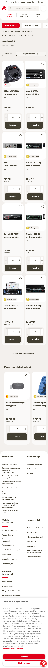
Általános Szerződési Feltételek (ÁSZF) (9, 498)
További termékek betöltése (23, 354)
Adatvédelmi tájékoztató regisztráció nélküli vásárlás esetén (10, 505)
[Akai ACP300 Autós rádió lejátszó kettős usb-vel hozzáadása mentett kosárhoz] (42, 63)
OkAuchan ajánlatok (31, 25)
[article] (13, 96)
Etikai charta (6, 554)
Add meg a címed (26, 2)
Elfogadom (24, 656)
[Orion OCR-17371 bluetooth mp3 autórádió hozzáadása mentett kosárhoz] (20, 206)
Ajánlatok (30, 473)
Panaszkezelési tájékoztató (11, 595)
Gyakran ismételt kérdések (36, 528)
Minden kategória (11, 25)
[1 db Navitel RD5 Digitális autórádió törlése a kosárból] (28, 260)
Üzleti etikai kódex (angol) (11, 550)
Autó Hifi (24, 36)
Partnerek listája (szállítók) (13, 649)
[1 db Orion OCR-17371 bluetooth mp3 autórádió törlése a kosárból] (6, 260)
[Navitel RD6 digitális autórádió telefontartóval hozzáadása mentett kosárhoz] (42, 278)
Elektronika (26, 32)
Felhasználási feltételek (35, 537)
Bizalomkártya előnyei (34, 464)
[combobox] (23, 8)
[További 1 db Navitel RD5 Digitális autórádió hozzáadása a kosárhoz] (41, 260)
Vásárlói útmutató (8, 586)
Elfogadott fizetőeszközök (11, 591)
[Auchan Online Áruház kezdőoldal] (4, 8)
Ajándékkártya (32, 532)
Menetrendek (31, 542)
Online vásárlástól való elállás (10, 512)
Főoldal (4, 32)
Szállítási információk (9, 464)
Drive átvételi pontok (9, 488)
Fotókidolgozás (32, 546)
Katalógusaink (7, 582)
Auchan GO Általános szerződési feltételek (34, 551)
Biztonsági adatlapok (34, 556)
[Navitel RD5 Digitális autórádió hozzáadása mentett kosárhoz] (42, 206)
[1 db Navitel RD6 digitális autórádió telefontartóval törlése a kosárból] (28, 332)
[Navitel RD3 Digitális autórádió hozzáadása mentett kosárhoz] (42, 135)
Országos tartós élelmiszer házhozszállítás (11, 482)
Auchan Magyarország (10, 530)
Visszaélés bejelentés (9, 559)
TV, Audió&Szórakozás (10, 36)
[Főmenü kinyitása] (43, 8)
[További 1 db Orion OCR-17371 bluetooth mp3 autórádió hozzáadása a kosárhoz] (19, 260)
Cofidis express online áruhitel (9, 493)
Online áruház (15, 32)
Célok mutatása (24, 663)
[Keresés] (11, 8)
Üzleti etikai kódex (8, 545)
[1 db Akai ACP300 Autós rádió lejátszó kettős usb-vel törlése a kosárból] (28, 117)
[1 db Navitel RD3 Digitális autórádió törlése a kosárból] (28, 189)
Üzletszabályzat (7, 564)
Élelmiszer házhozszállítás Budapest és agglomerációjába (11, 470)
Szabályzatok (31, 469)
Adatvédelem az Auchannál (8, 540)
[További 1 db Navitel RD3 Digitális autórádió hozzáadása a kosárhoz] (41, 189)
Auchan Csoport (7, 535)
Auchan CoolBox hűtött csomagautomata (10, 477)
